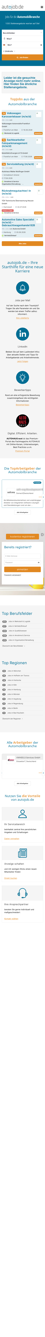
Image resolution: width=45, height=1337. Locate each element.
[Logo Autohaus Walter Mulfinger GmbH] (39, 165)
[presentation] (41, 773)
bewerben (38, 133)
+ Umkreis (8, 51)
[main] (22, 473)
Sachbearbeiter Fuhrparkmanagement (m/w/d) (14, 142)
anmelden (22, 570)
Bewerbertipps (22, 405)
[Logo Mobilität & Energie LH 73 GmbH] (39, 141)
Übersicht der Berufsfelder (12, 647)
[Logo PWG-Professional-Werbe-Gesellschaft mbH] (40, 192)
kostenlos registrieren (22, 536)
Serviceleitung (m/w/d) (20, 164)
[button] (40, 51)
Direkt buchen (10, 879)
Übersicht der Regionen (11, 719)
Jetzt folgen (22, 361)
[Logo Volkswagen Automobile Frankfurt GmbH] (39, 114)
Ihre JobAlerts (22, 318)
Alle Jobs (5, 120)
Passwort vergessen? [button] (12, 576)
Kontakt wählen (11, 919)
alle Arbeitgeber (22, 512)
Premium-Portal (22, 451)
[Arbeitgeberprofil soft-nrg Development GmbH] (11, 492)
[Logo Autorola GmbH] (39, 221)
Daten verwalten (11, 839)
